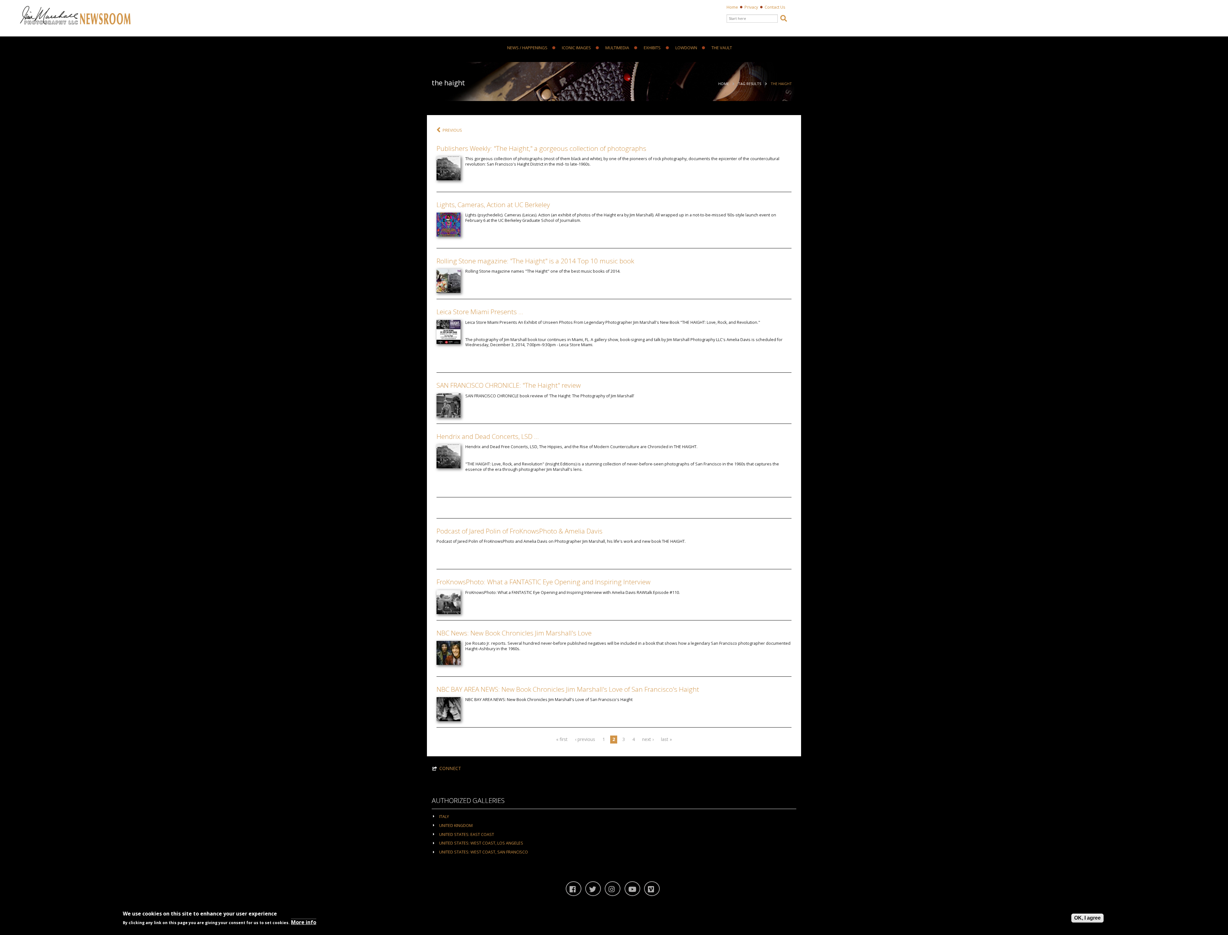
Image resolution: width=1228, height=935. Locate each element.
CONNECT (450, 768)
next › (648, 739)
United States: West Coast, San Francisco (483, 852)
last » (666, 739)
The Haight (781, 83)
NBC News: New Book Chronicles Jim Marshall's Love (514, 632)
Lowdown (686, 48)
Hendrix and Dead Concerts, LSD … (488, 436)
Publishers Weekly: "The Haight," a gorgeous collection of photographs (541, 148)
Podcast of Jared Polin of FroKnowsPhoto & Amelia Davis (519, 530)
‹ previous (585, 739)
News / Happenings (527, 48)
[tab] (614, 816)
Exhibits (652, 48)
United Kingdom (456, 825)
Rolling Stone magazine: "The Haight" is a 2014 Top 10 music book (535, 260)
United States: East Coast (466, 834)
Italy (444, 816)
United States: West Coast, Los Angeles (481, 843)
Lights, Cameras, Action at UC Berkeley (493, 204)
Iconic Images (576, 48)
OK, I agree (1087, 918)
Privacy (751, 7)
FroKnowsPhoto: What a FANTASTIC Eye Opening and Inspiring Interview (543, 581)
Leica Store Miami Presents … (480, 311)
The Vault (722, 48)
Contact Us (775, 7)
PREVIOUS (452, 130)
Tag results (749, 83)
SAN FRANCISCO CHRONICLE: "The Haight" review (509, 385)
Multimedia (617, 48)
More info (303, 922)
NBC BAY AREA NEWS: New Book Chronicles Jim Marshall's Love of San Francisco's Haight (568, 689)
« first (562, 739)
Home (732, 7)
